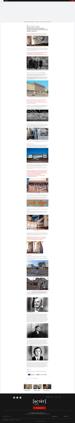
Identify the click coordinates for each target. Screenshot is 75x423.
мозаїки (31, 378)
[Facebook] (14, 398)
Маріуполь (28, 378)
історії (27, 379)
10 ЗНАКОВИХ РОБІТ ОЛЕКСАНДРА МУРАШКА (46, 390)
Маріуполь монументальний (35, 378)
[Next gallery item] (47, 133)
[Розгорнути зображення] (32, 134)
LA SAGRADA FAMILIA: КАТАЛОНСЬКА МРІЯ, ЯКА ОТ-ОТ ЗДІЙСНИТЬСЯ (27, 390)
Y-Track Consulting (44, 421)
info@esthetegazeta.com (54, 416)
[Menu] (1, 0)
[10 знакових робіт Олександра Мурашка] (47, 386)
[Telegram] (17, 398)
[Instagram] (20, 398)
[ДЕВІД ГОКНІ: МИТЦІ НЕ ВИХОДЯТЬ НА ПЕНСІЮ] (37, 386)
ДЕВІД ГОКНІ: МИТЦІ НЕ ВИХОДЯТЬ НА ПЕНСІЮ (37, 390)
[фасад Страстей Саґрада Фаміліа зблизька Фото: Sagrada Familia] (28, 386)
